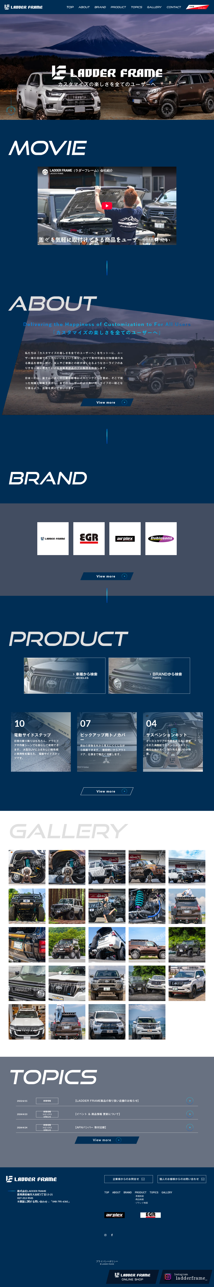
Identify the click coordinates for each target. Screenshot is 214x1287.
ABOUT (116, 1192)
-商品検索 (139, 1199)
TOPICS (154, 1192)
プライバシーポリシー (107, 1261)
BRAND (128, 1192)
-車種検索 (139, 1196)
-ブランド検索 (141, 1203)
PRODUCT (140, 1192)
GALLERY (167, 1192)
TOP (106, 1192)
